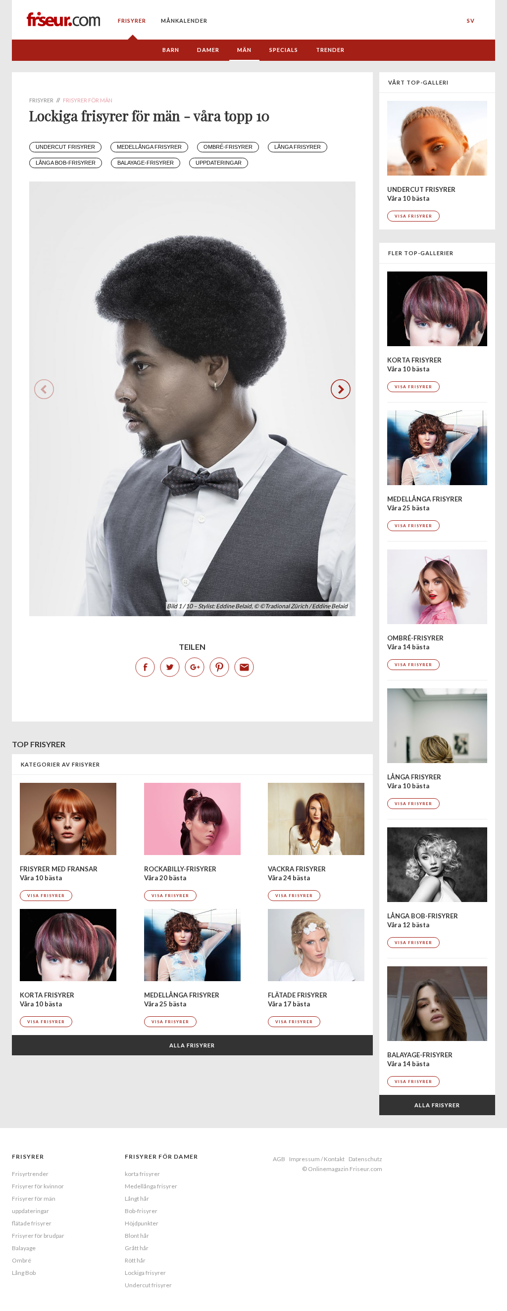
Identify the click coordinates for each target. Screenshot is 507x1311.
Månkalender (184, 20)
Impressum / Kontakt (317, 1159)
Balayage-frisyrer (145, 163)
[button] (341, 389)
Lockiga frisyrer (145, 1272)
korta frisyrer (142, 1173)
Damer (208, 49)
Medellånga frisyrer (149, 147)
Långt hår (137, 1198)
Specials (283, 49)
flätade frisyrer (31, 1223)
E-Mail (244, 667)
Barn (170, 49)
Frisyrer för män (33, 1198)
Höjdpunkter (141, 1223)
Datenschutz (365, 1159)
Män (244, 49)
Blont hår (137, 1235)
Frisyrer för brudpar (38, 1235)
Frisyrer (132, 20)
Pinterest (219, 667)
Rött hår (135, 1260)
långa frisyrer (297, 147)
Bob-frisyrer (141, 1211)
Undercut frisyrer (65, 147)
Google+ (194, 667)
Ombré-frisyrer (228, 147)
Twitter (170, 667)
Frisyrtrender (30, 1173)
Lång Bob (24, 1272)
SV (471, 20)
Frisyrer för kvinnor (38, 1186)
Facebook (145, 667)
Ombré (21, 1260)
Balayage (24, 1248)
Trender (330, 49)
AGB (279, 1159)
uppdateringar (219, 163)
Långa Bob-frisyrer (66, 163)
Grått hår (137, 1248)
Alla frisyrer (192, 1045)
